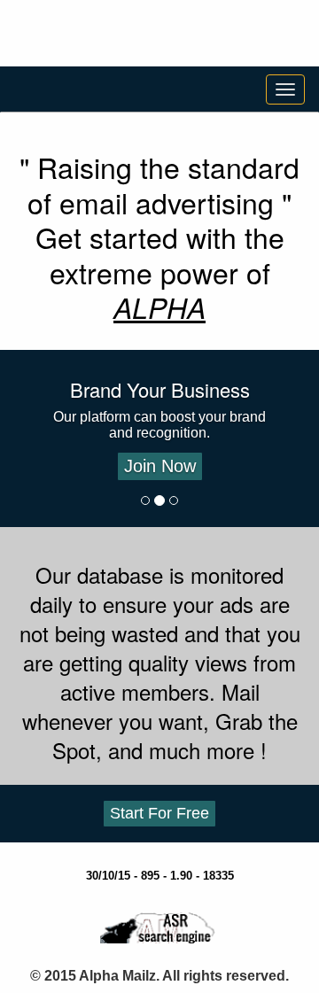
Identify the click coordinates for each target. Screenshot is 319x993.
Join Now (160, 466)
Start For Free (159, 813)
